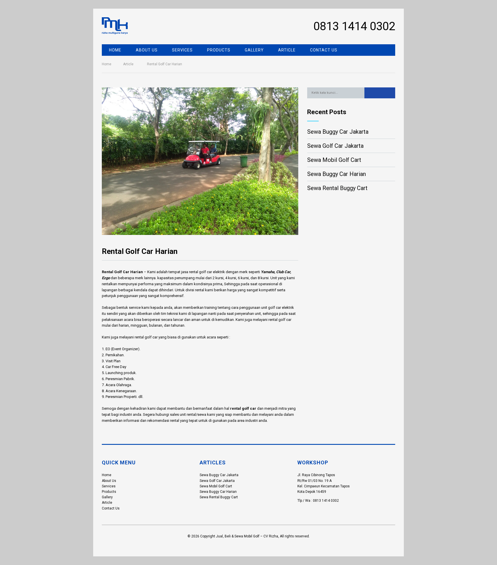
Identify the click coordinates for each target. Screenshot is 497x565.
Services (182, 50)
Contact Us (323, 50)
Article (287, 50)
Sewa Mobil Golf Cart (334, 159)
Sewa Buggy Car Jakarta (337, 131)
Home (115, 50)
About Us (147, 50)
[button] (379, 92)
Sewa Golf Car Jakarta (335, 145)
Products (218, 50)
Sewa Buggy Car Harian (336, 174)
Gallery (254, 50)
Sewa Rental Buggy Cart (337, 188)
